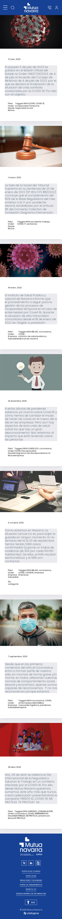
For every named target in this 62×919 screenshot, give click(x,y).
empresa (39, 573)
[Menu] (5, 8)
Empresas (23, 575)
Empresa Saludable (13, 337)
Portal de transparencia (31, 885)
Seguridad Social (24, 108)
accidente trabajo (40, 222)
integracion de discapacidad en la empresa (32, 454)
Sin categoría (13, 583)
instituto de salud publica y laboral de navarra (32, 337)
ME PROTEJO (32, 816)
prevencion (44, 816)
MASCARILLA (38, 703)
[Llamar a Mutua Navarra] (50, 8)
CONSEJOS (33, 448)
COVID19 (29, 573)
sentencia (32, 224)
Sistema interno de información (31, 894)
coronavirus (45, 332)
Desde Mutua (11, 109)
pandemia (45, 705)
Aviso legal (31, 876)
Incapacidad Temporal (27, 106)
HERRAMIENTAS (41, 813)
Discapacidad (28, 451)
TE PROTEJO (19, 818)
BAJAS (35, 332)
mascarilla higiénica (28, 705)
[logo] (31, 7)
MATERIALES (19, 816)
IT (25, 224)
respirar (22, 707)
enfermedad (25, 703)
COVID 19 (40, 103)
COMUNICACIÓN (45, 811)
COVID (32, 103)
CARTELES (32, 811)
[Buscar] (12, 8)
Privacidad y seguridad (31, 880)
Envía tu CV (31, 889)
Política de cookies (31, 871)
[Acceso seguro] (57, 8)
